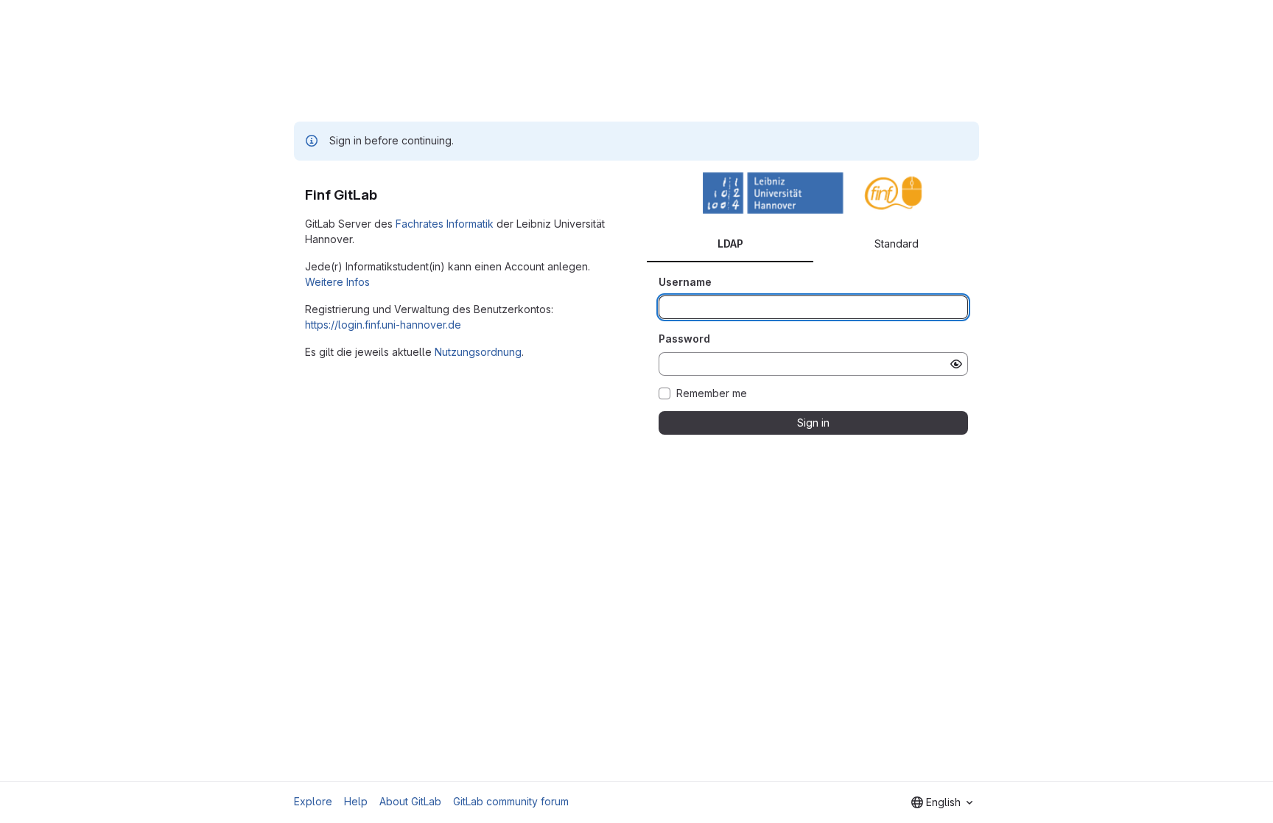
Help (356, 801)
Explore (313, 801)
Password (684, 338)
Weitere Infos (337, 282)
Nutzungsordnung (478, 352)
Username (685, 282)
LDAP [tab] (730, 243)
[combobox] (942, 802)
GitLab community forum (511, 801)
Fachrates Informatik (445, 223)
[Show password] (956, 364)
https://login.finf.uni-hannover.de (383, 324)
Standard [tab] (896, 243)
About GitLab (410, 801)
